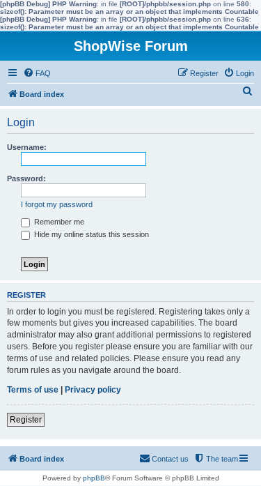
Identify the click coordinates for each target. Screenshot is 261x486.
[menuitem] (37, 73)
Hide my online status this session (90, 234)
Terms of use (32, 390)
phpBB (94, 478)
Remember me (58, 222)
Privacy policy (93, 390)
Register (26, 420)
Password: (26, 178)
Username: (27, 147)
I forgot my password (57, 204)
